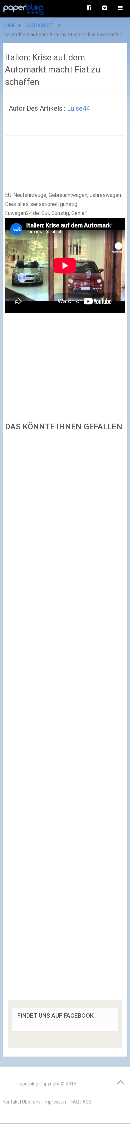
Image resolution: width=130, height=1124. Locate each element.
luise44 (78, 108)
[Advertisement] (65, 718)
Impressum (56, 1102)
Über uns (31, 1102)
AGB (87, 1102)
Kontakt (11, 1102)
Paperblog (27, 1083)
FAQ (75, 1102)
